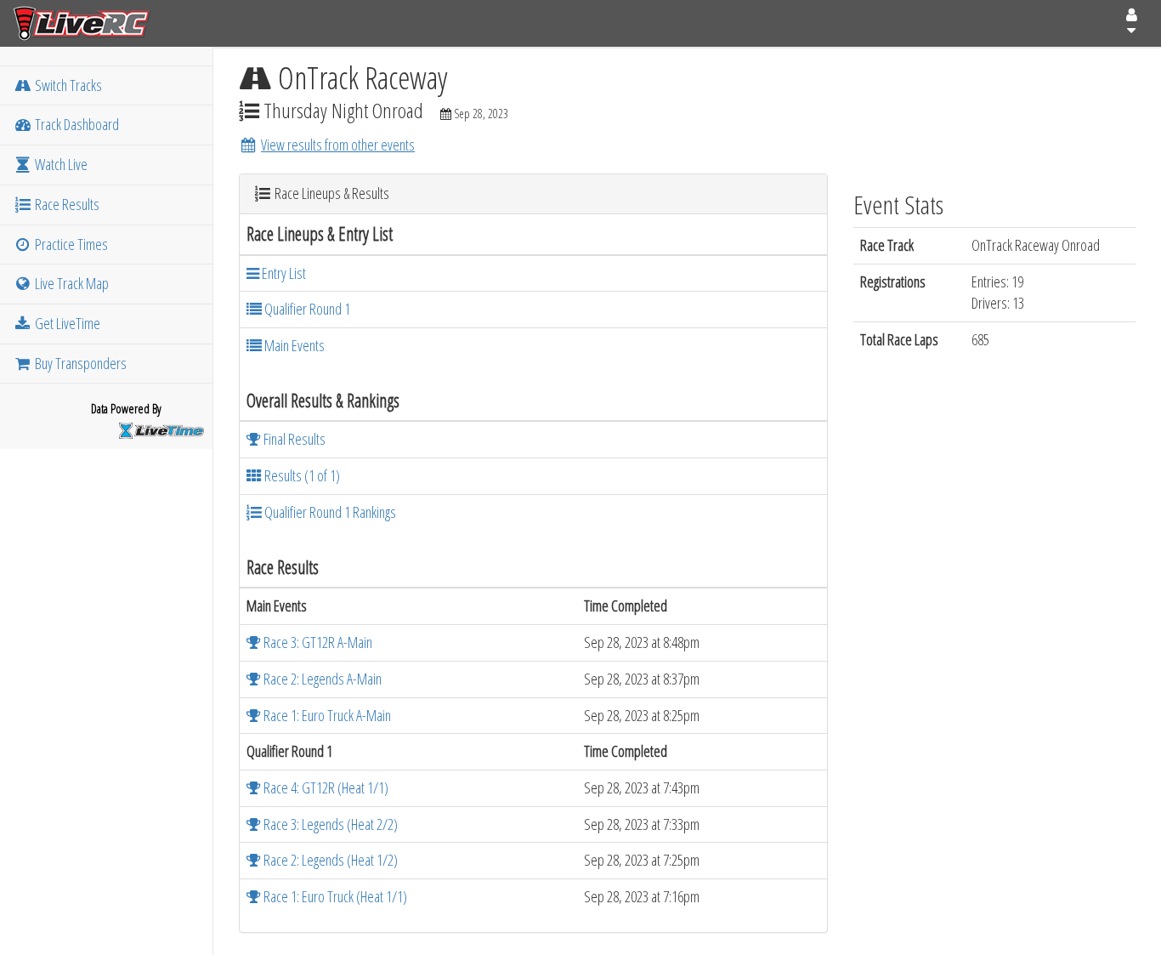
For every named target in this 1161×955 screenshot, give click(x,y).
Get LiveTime (66, 323)
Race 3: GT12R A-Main (316, 642)
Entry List (282, 273)
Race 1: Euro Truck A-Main (326, 715)
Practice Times (70, 244)
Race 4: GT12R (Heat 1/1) (324, 787)
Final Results (293, 439)
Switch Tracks (67, 85)
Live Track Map (70, 283)
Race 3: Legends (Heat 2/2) (329, 824)
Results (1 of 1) (301, 475)
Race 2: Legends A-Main (321, 678)
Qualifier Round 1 (306, 308)
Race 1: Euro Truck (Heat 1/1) (334, 896)
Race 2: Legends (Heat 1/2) (329, 860)
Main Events (293, 345)
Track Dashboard (75, 124)
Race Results (65, 204)
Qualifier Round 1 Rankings (329, 512)
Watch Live (60, 164)
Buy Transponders (79, 363)
